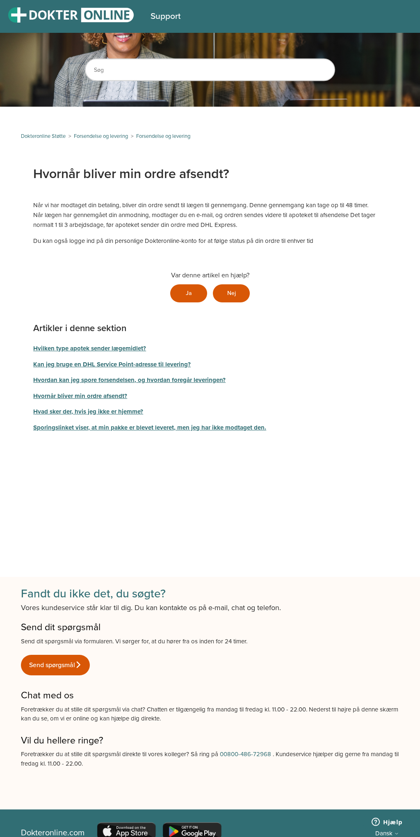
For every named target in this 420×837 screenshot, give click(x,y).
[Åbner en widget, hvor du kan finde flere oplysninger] (387, 822)
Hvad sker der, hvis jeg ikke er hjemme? (88, 411)
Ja (189, 293)
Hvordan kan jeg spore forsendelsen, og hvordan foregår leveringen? (129, 380)
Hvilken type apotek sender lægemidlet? (89, 348)
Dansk (384, 833)
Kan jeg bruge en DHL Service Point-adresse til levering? (112, 364)
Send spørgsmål (52, 665)
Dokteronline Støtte (43, 136)
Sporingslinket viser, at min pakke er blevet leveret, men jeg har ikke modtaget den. (149, 427)
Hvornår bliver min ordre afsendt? (80, 396)
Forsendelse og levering (101, 136)
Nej (231, 293)
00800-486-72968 (246, 754)
